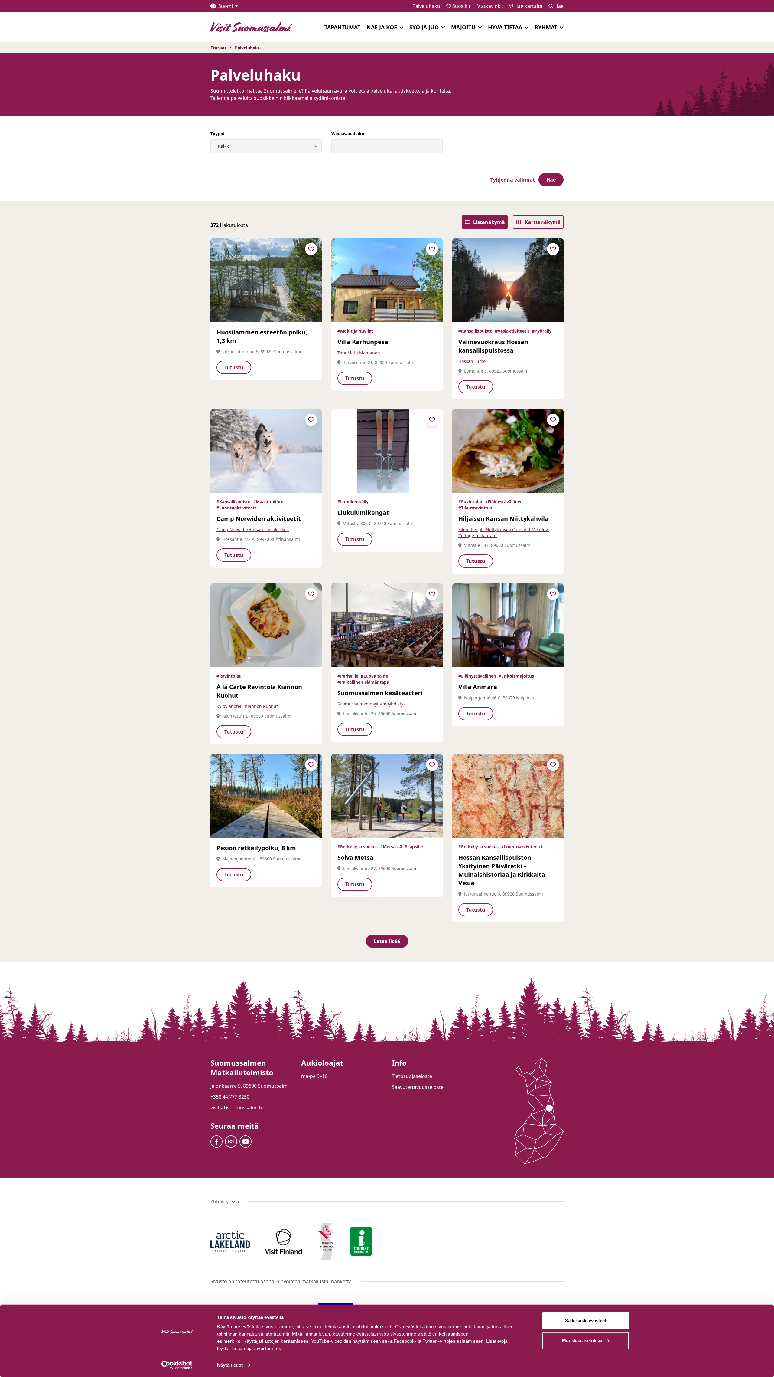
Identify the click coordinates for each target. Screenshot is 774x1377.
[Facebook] (216, 1141)
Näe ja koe (381, 27)
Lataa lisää (387, 941)
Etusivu (218, 48)
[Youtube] (245, 1141)
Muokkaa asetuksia (582, 1340)
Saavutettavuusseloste (418, 1087)
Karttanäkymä (542, 222)
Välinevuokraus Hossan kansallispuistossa (493, 346)
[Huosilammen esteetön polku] (266, 280)
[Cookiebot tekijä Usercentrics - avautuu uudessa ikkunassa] (177, 1365)
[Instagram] (231, 1141)
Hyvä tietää (505, 27)
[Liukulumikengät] (387, 451)
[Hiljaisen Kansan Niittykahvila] (508, 451)
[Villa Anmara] (508, 625)
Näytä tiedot (230, 1365)
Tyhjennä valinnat (512, 179)
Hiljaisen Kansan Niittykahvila (503, 518)
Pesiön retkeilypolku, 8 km (256, 848)
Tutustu (233, 367)
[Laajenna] (401, 27)
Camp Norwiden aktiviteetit (258, 518)
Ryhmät (546, 27)
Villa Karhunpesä (362, 342)
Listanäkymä (488, 222)
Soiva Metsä (355, 857)
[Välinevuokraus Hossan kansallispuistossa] (508, 280)
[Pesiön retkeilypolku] (266, 796)
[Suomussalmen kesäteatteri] (387, 625)
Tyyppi (217, 133)
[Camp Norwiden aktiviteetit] (266, 451)
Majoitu (463, 27)
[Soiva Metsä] (387, 796)
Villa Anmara (477, 687)
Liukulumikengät (363, 512)
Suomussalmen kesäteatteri (379, 693)
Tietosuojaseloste (412, 1076)
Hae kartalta (527, 6)
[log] (703, 1235)
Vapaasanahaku (347, 133)
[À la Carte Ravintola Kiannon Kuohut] (266, 625)
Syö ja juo (424, 27)
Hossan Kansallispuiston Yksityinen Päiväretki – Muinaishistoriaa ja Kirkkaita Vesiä (501, 870)
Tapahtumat (342, 27)
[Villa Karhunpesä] (387, 280)
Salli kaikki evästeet (585, 1320)
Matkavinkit (489, 6)
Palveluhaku (426, 6)
